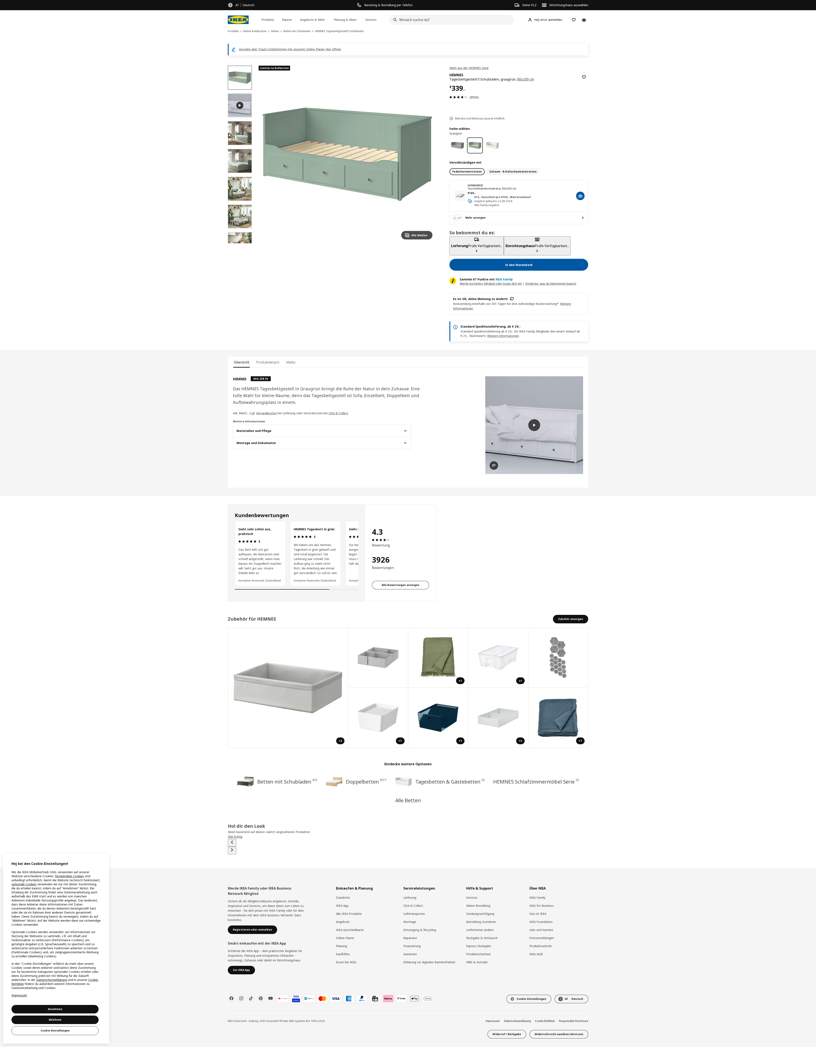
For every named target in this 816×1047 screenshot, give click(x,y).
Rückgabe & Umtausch (482, 938)
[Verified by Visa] (296, 998)
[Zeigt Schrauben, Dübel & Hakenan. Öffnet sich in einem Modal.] (558, 658)
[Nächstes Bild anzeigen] (427, 154)
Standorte (343, 898)
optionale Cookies (24, 884)
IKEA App (342, 906)
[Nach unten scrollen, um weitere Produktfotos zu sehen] (239, 243)
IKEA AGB (536, 954)
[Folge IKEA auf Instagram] (241, 998)
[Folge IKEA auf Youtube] (270, 998)
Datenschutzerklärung (517, 1021)
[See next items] (232, 850)
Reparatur (410, 938)
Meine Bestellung (478, 906)
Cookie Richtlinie (545, 1021)
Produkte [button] (267, 20)
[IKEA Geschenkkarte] (375, 998)
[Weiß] (492, 145)
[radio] (467, 171)
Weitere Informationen (503, 336)
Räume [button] (287, 20)
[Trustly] (401, 998)
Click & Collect (338, 413)
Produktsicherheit (478, 954)
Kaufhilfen (343, 954)
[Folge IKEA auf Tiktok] (251, 998)
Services (471, 898)
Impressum (493, 1021)
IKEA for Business (541, 906)
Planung (341, 946)
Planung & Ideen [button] (345, 20)
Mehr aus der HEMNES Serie (469, 68)
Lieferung (409, 898)
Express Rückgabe (478, 946)
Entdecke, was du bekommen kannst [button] (550, 284)
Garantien (410, 954)
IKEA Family (537, 898)
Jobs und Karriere (541, 930)
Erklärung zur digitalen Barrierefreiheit (429, 962)
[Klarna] (388, 998)
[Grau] (457, 145)
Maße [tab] (291, 362)
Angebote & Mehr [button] (312, 20)
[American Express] (348, 998)
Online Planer (345, 938)
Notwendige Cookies (69, 876)
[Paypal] (362, 998)
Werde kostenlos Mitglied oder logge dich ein (491, 284)
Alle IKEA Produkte (349, 914)
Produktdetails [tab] (267, 362)
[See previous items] (232, 843)
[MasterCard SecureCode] (283, 998)
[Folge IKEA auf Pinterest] (260, 998)
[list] (296, 553)
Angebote (343, 922)
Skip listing (235, 837)
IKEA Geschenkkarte (350, 930)
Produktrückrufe (540, 946)
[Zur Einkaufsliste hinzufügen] (584, 77)
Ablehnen (55, 1020)
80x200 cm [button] (525, 79)
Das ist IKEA (537, 914)
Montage (409, 922)
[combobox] (450, 20)
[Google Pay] (427, 998)
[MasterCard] (322, 998)
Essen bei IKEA (346, 962)
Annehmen (55, 1009)
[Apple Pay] (414, 998)
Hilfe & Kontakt (477, 962)
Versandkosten (266, 413)
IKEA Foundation (540, 922)
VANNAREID (475, 185)
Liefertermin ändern (480, 930)
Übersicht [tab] (241, 362)
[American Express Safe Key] (309, 998)
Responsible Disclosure (573, 1021)
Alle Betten (408, 800)
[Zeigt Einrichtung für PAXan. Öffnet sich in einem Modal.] (378, 658)
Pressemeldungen (541, 938)
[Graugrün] (475, 145)
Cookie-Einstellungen (55, 1030)
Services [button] (371, 20)
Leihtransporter (414, 914)
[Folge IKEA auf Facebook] (231, 998)
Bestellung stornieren (481, 922)
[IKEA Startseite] (238, 20)
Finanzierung (412, 946)
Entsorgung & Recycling (419, 930)
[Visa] (335, 998)
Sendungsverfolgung (480, 914)
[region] (347, 154)
